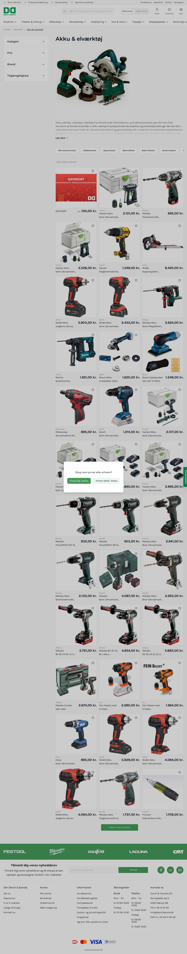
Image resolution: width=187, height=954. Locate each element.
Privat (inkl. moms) (79, 480)
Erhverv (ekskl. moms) (106, 480)
